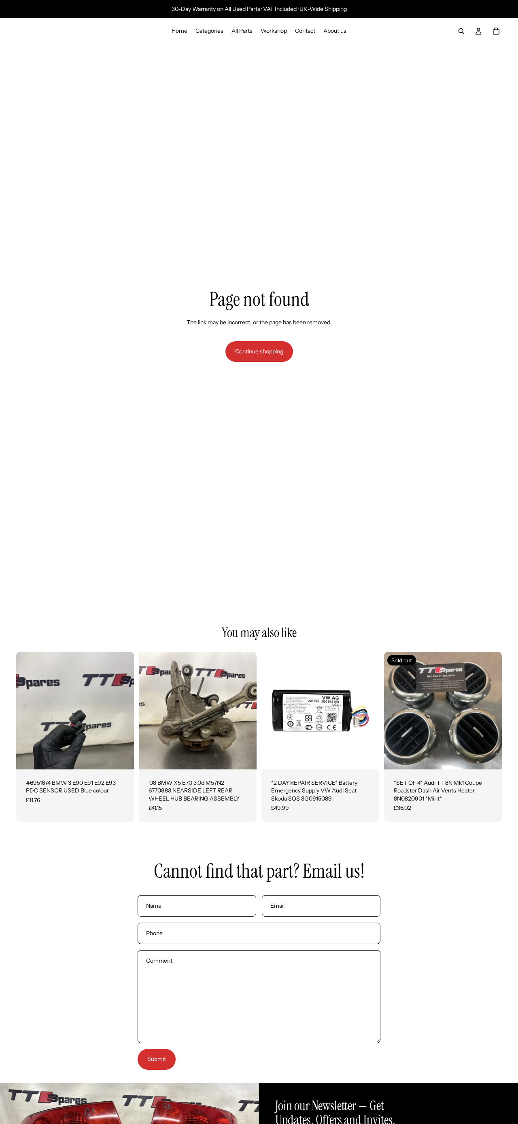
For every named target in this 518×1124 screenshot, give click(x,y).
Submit (156, 1059)
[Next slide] (122, 710)
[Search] (461, 31)
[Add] (121, 757)
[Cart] (496, 31)
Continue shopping (259, 351)
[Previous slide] (28, 710)
